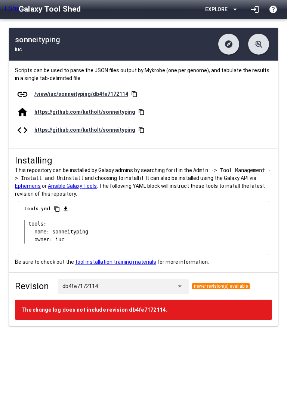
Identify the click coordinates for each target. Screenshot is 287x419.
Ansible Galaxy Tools (72, 186)
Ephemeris (28, 186)
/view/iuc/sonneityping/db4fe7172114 (81, 94)
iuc (18, 49)
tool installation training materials (115, 262)
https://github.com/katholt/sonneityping (84, 112)
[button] (228, 44)
